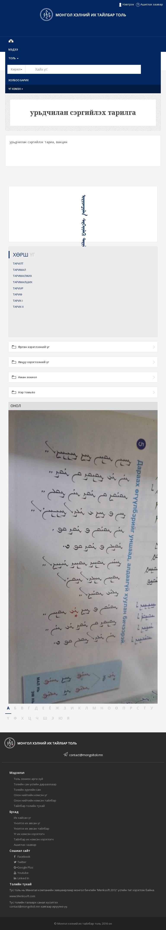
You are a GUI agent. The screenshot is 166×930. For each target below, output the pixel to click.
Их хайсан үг (22, 818)
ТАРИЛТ (18, 263)
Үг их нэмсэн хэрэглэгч (29, 834)
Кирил (18, 69)
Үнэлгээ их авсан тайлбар (31, 828)
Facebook (23, 857)
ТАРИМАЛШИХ (22, 282)
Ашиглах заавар (151, 4)
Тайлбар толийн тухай (29, 806)
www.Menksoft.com (22, 896)
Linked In (23, 878)
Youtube (23, 873)
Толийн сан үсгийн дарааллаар (35, 784)
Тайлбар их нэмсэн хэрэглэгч (34, 839)
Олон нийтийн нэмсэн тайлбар (35, 800)
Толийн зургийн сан (27, 790)
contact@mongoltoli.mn (86, 755)
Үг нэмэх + (15, 89)
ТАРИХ (18, 301)
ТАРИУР (18, 288)
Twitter (21, 862)
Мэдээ (13, 49)
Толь (12, 58)
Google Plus (25, 867)
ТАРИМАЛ (19, 270)
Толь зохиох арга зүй (28, 779)
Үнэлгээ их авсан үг (27, 823)
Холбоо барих (18, 80)
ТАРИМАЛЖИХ (22, 276)
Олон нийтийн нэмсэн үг (30, 795)
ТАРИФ (17, 294)
